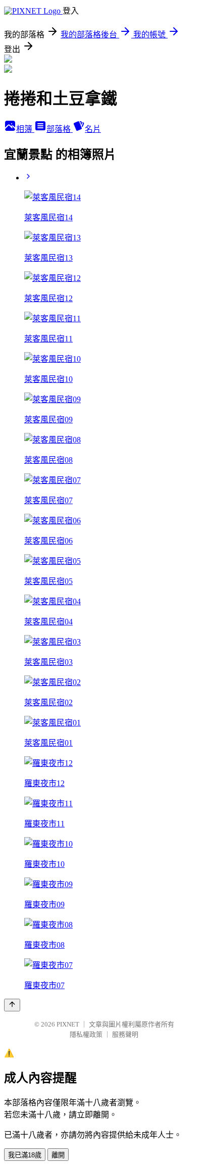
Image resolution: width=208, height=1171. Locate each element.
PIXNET (68, 1024)
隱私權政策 (86, 1034)
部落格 (59, 129)
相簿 (25, 129)
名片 (93, 129)
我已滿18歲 (24, 1155)
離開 (58, 1155)
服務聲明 (125, 1034)
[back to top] (12, 1005)
